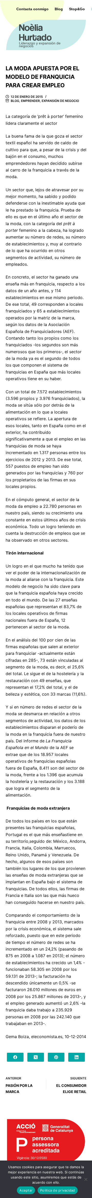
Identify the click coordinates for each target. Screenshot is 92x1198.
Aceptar (25, 1190)
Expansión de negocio (60, 101)
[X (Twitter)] (35, 1057)
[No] (85, 1179)
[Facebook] (15, 1057)
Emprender (30, 101)
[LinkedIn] (76, 1057)
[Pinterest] (56, 1057)
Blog (15, 101)
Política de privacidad (57, 1190)
